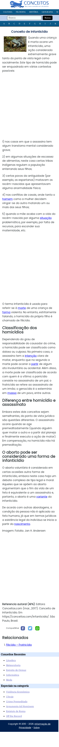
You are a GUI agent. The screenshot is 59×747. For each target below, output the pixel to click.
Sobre (37, 727)
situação (46, 218)
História (33, 12)
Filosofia (21, 12)
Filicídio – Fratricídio (19, 645)
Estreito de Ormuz (16, 670)
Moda (9, 680)
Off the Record (14, 716)
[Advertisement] (29, 106)
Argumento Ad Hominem (20, 706)
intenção (31, 356)
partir (34, 364)
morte (22, 308)
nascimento (22, 524)
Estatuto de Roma (15, 711)
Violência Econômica (17, 692)
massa (11, 393)
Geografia (47, 12)
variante (41, 497)
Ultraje (9, 696)
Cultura (7, 12)
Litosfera (11, 660)
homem (7, 199)
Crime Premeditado (16, 701)
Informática (12, 675)
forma (6, 312)
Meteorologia (13, 665)
